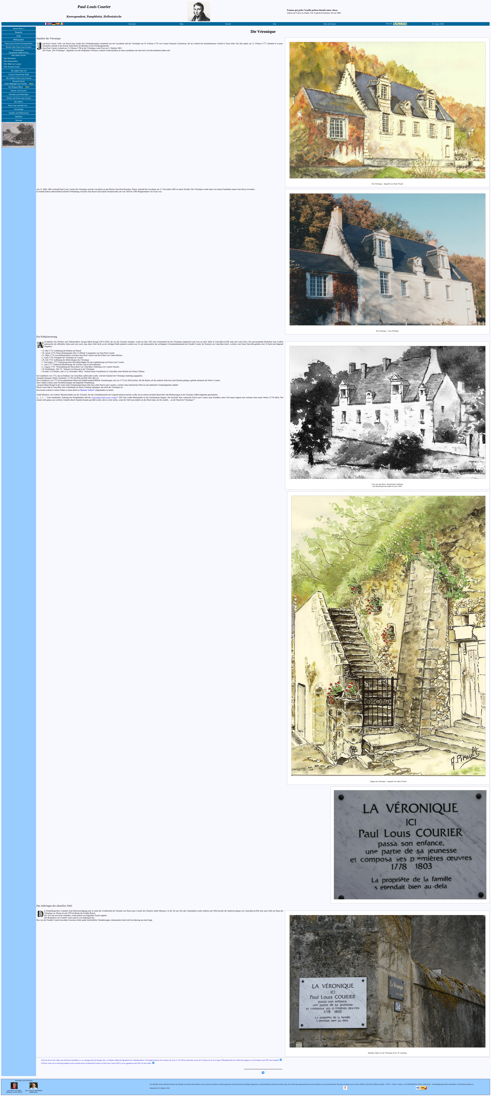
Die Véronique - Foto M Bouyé (387, 331)
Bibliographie (18, 40)
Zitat (274, 24)
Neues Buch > (18, 28)
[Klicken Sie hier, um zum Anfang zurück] (263, 1073)
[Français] (45, 24)
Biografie (18, 32)
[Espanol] (58, 24)
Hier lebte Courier (19, 55)
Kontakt (228, 24)
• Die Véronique (9, 58)
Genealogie (18, 109)
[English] (49, 24)
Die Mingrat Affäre (18, 87)
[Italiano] (62, 24)
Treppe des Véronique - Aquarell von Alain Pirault (388, 781)
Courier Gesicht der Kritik (19, 74)
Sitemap (18, 120)
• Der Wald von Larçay (12, 64)
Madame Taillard (87, 390)
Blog (181, 24)
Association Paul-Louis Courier (104, 398)
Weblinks (18, 117)
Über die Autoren (330, 24)
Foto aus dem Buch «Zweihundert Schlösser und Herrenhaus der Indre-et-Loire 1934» (387, 485)
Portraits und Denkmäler (19, 94)
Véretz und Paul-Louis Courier (19, 98)
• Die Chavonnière (10, 61)
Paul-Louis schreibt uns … (18, 105)
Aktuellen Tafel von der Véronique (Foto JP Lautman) (387, 1053)
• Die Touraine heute (11, 67)
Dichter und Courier (19, 91)
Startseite (132, 24)
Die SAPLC (18, 102)
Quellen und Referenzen (19, 113)
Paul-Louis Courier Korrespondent (18, 43)
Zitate (18, 36)
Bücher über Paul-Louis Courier (18, 47)
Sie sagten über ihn (19, 71)
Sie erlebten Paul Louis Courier (18, 78)
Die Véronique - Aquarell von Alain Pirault (387, 184)
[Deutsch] (53, 24)
